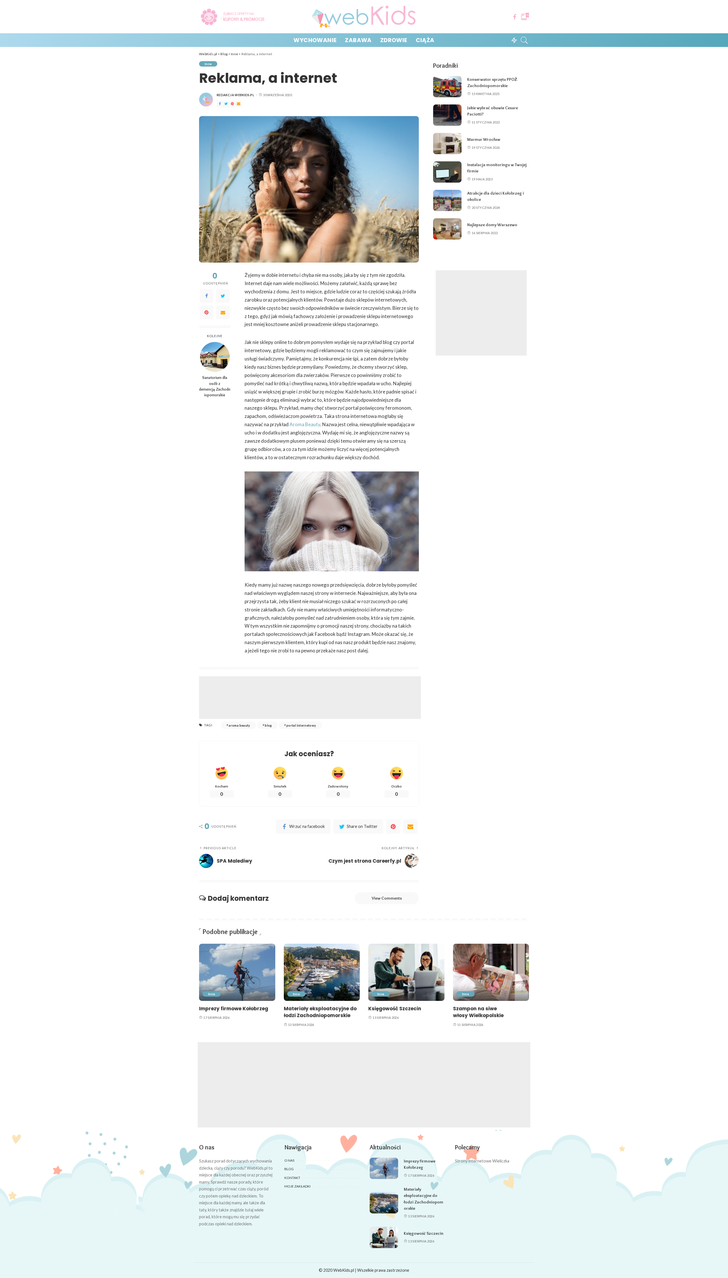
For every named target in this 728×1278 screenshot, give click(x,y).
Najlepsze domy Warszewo (492, 224)
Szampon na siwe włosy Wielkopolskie (478, 1012)
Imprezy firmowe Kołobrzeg (233, 1008)
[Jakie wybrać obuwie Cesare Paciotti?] (447, 115)
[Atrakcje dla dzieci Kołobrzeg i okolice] (447, 200)
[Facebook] (515, 17)
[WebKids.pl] (364, 17)
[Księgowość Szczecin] (406, 972)
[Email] (238, 104)
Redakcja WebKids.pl (235, 94)
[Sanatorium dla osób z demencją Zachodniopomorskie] (215, 357)
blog (268, 725)
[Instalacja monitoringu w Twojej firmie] (447, 172)
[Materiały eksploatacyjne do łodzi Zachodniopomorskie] (322, 972)
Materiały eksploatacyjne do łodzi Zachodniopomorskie (320, 1012)
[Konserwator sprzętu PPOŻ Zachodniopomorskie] (447, 86)
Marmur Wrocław (483, 139)
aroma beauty (239, 725)
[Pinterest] (232, 104)
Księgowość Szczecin (394, 1008)
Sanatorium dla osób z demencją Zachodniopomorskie (214, 386)
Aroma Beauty (304, 424)
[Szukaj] (524, 40)
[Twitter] (226, 104)
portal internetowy (301, 725)
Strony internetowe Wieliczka (482, 1161)
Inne (208, 64)
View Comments (387, 898)
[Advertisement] (310, 697)
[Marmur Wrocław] (447, 143)
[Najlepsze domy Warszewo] (447, 229)
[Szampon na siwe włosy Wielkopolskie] (491, 972)
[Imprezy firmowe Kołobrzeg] (237, 972)
